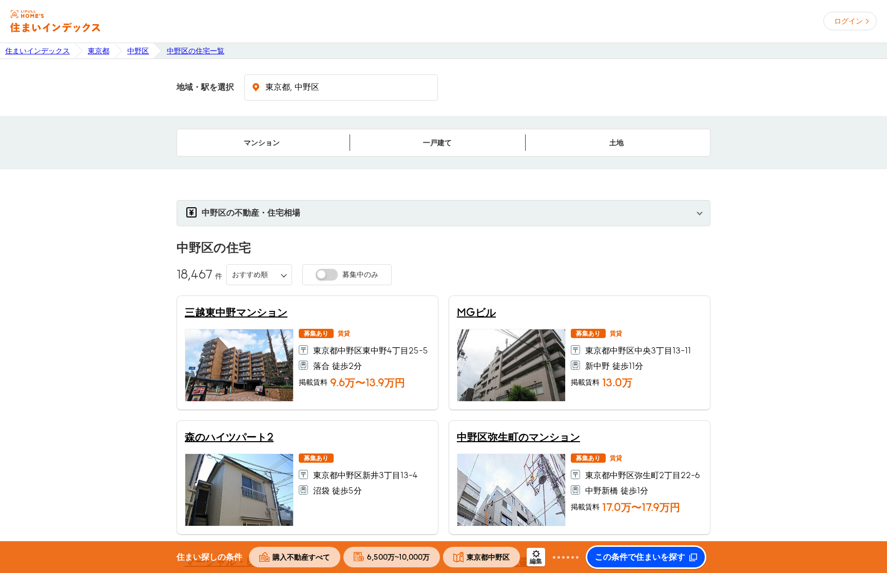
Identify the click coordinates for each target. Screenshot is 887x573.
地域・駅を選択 (205, 87)
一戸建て (437, 143)
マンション (262, 143)
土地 (616, 143)
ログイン (848, 21)
